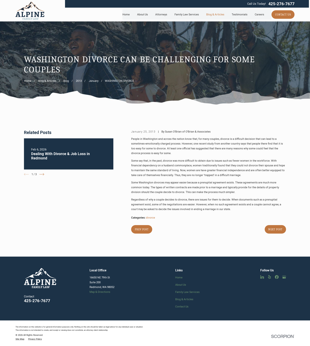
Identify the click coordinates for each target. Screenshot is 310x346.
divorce (150, 217)
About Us (180, 284)
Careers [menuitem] (259, 14)
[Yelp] (269, 277)
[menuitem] (20, 339)
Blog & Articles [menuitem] (215, 14)
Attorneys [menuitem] (161, 14)
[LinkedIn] (262, 277)
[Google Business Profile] (284, 277)
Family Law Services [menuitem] (186, 14)
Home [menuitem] (126, 14)
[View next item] (41, 174)
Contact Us (181, 306)
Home (178, 277)
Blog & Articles (184, 299)
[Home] (30, 11)
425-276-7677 (281, 4)
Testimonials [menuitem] (239, 14)
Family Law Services (187, 292)
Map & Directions (99, 291)
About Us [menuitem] (142, 14)
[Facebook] (277, 277)
